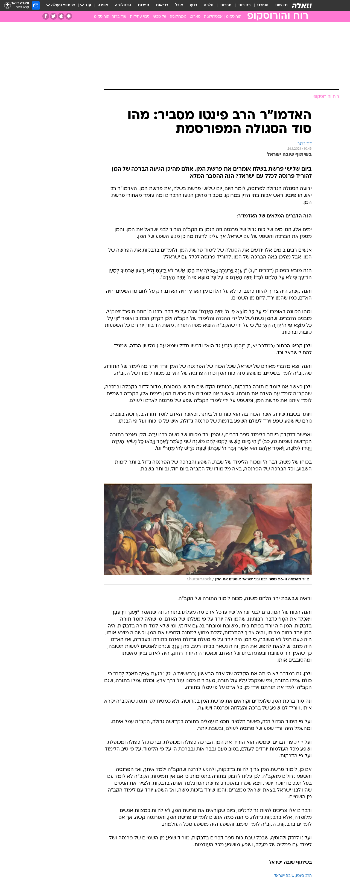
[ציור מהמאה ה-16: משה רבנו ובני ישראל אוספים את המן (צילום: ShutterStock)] (208, 534)
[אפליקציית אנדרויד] (68, 16)
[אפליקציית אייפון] (61, 16)
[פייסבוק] (45, 16)
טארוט (195, 17)
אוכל (179, 5)
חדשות (281, 5)
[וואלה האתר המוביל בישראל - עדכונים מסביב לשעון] (302, 5)
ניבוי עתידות (139, 17)
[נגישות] (7, 5)
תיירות (143, 5)
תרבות (226, 5)
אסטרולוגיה (213, 17)
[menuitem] (278, 5)
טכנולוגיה (123, 5)
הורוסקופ (233, 17)
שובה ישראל (284, 876)
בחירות (244, 5)
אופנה (103, 5)
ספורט (263, 5)
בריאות (162, 5)
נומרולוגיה (178, 17)
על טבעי (159, 17)
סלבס (209, 5)
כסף (193, 5)
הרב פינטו (304, 876)
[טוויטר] (53, 16)
